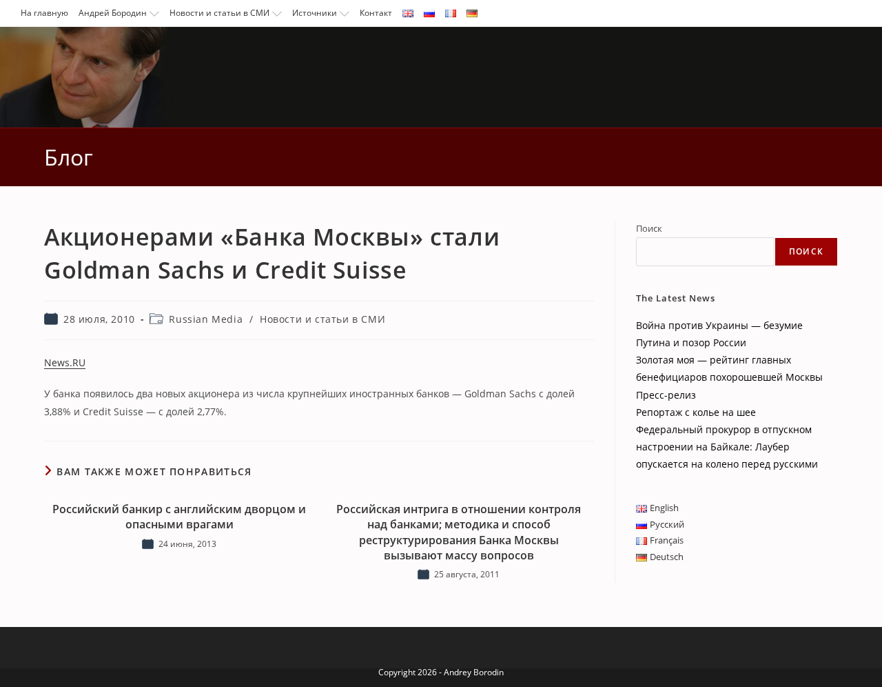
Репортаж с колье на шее (696, 412)
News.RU (64, 362)
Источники (314, 13)
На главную (44, 13)
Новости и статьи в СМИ (219, 13)
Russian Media (206, 319)
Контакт (376, 13)
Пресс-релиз (666, 394)
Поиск (649, 228)
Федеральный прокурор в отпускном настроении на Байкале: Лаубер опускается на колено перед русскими (727, 446)
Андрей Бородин (113, 13)
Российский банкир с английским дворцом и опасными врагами (179, 516)
